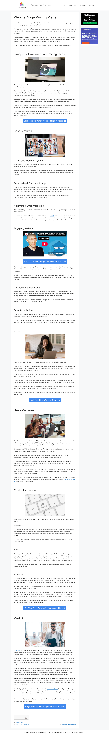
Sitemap (91, 5)
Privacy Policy (72, 5)
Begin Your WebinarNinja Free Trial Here (43, 706)
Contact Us (83, 5)
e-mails (52, 216)
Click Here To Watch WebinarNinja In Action (43, 121)
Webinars (17, 650)
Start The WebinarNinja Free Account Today (44, 261)
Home (63, 5)
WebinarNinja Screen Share (69, 724)
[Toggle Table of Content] (25, 717)
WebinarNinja (19, 722)
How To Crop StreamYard (22, 724)
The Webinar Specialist (41, 5)
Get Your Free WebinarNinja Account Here (43, 608)
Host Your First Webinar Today (43, 400)
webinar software (52, 689)
